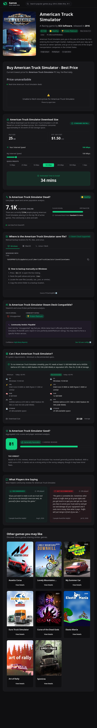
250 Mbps (60, 165)
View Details (20, 585)
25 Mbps (24, 165)
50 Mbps (36, 165)
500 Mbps (72, 165)
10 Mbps (12, 165)
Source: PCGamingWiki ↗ (48, 293)
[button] (48, 259)
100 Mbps (48, 165)
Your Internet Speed (18, 147)
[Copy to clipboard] (88, 259)
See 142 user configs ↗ (83, 342)
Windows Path (12, 253)
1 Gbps (84, 165)
